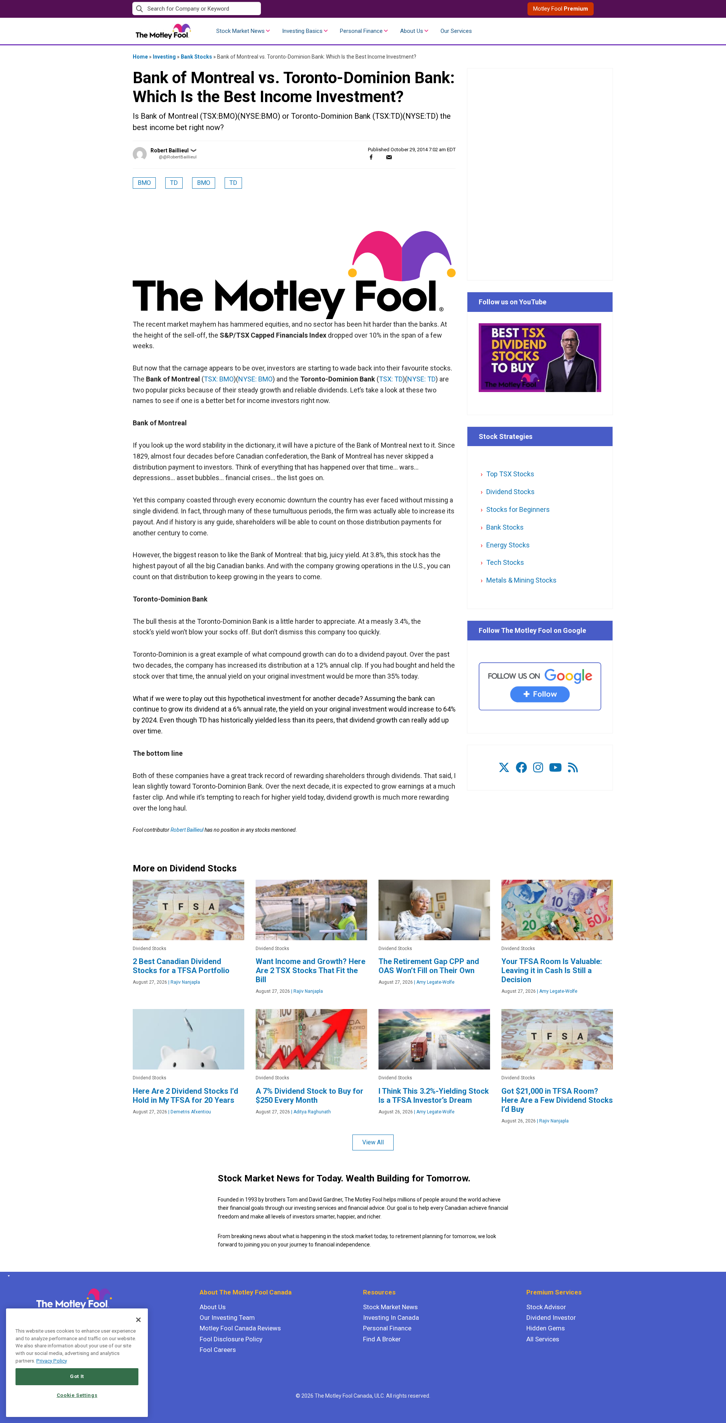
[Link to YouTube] (555, 767)
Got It (77, 1376)
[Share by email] (389, 157)
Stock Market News (240, 31)
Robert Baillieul (169, 150)
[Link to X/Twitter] (504, 767)
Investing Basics (302, 31)
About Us (411, 31)
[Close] (138, 1319)
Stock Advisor (546, 1307)
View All (373, 1142)
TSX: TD (391, 379)
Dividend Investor (551, 1317)
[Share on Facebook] (371, 157)
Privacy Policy (51, 1361)
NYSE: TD (421, 379)
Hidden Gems (545, 1328)
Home (140, 57)
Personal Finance (361, 31)
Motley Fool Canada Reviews (240, 1328)
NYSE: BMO (255, 379)
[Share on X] (380, 157)
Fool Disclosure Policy (231, 1339)
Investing (164, 57)
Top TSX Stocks (510, 474)
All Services (542, 1339)
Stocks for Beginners (518, 509)
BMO (144, 182)
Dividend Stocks (510, 492)
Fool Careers (218, 1349)
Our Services (456, 31)
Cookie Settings (77, 1395)
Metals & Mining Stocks (521, 580)
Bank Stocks (196, 57)
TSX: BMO (219, 379)
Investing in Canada (391, 1317)
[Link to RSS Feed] (573, 767)
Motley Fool (560, 8)
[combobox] (247, 9)
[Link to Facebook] (521, 767)
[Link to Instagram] (538, 767)
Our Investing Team (227, 1317)
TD (174, 182)
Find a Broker (382, 1339)
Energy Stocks (508, 545)
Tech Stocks (505, 562)
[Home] (7, 1276)
